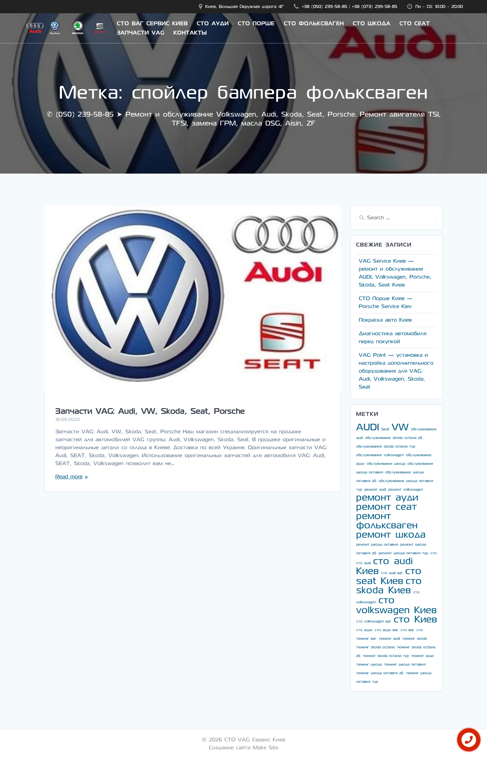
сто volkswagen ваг (373, 621)
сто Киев (415, 619)
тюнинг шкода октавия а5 (380, 673)
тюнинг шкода (369, 664)
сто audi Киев (384, 566)
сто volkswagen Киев (396, 605)
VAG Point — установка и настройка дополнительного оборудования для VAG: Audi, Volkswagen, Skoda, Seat (396, 371)
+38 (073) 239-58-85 (374, 6)
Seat (385, 429)
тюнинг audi (389, 638)
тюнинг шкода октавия (404, 664)
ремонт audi (375, 489)
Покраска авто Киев (385, 320)
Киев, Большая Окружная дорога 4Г (244, 6)
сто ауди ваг (386, 630)
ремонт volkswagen (405, 489)
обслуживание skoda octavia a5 (393, 438)
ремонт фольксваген (386, 520)
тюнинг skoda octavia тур (386, 656)
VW (400, 427)
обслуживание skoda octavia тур (385, 446)
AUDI (367, 427)
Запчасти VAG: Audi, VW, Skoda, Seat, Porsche (150, 411)
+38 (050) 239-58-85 (324, 6)
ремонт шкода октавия (377, 544)
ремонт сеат (386, 507)
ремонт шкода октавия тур (403, 553)
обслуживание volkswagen (380, 455)
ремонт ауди (387, 497)
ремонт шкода (391, 534)
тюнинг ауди (422, 656)
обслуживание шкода (386, 463)
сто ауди (364, 630)
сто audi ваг (392, 573)
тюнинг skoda (414, 638)
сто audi (363, 563)
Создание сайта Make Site (243, 747)
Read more (68, 476)
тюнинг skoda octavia (375, 647)
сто (433, 553)
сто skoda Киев (389, 585)
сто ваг (407, 630)
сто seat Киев (388, 576)
